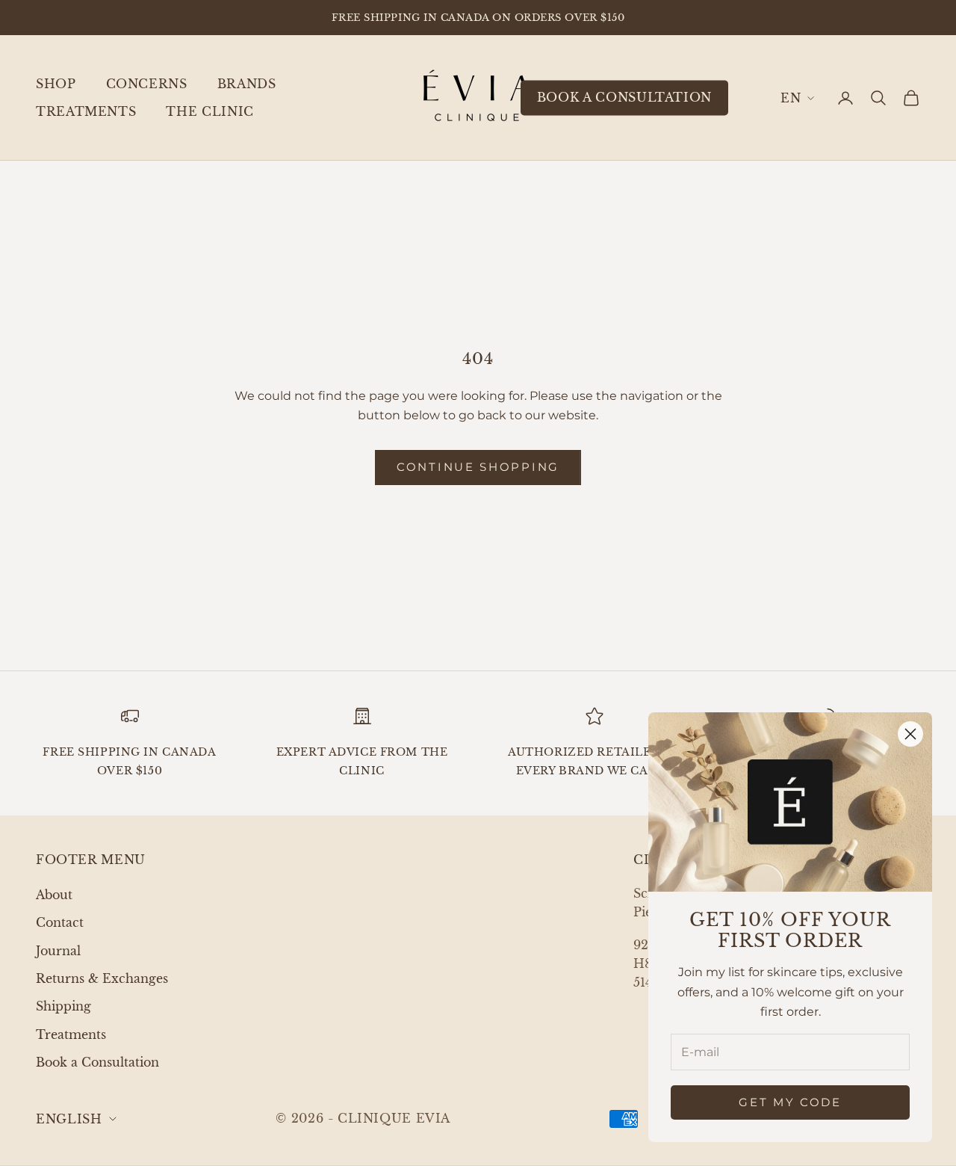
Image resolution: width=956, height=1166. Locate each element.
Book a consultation (624, 97)
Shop (56, 83)
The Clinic (209, 111)
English (797, 98)
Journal (58, 950)
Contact (60, 922)
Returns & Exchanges (102, 978)
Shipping (63, 1006)
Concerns (146, 83)
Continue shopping (478, 467)
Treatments (86, 111)
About (54, 894)
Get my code (790, 1102)
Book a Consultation (97, 1062)
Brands (246, 83)
